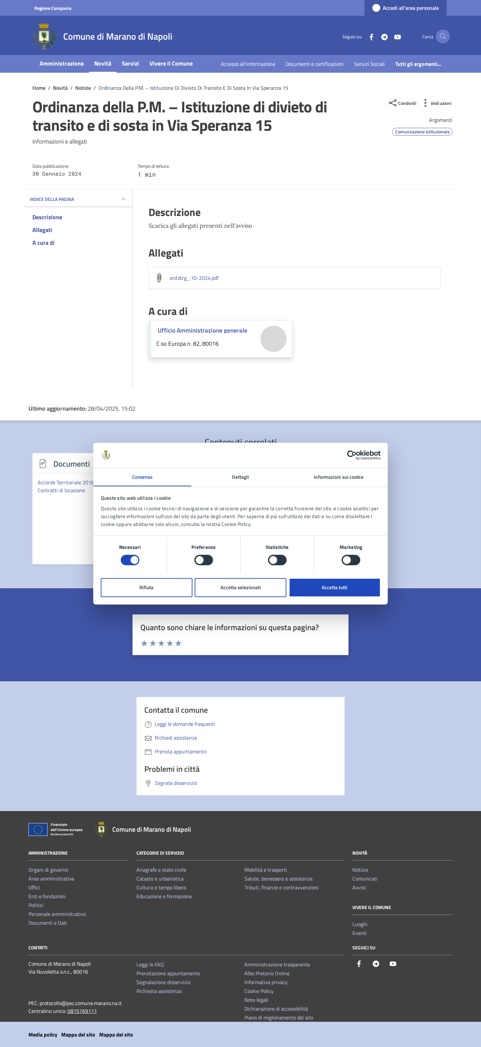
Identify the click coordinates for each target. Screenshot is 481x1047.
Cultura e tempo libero (161, 887)
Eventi (359, 933)
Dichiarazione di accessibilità (276, 1009)
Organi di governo (48, 870)
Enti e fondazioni (47, 896)
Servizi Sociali (369, 64)
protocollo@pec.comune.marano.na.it (81, 1003)
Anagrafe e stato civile (161, 870)
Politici (36, 905)
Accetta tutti (334, 587)
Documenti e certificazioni (315, 64)
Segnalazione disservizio (163, 982)
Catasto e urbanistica (160, 878)
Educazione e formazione (164, 896)
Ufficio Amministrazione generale (202, 330)
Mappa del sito (78, 1034)
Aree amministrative (51, 878)
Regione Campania (52, 8)
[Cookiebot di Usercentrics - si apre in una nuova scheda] (352, 455)
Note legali (256, 1000)
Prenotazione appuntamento (168, 973)
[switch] (203, 560)
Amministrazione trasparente (277, 964)
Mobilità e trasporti (265, 870)
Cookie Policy (259, 991)
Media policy (42, 1034)
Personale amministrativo (57, 914)
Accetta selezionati (241, 587)
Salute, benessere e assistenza (278, 878)
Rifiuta (146, 587)
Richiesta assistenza (159, 991)
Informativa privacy (266, 982)
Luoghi (359, 924)
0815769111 (82, 1011)
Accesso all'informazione (248, 64)
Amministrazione (62, 63)
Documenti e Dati (47, 923)
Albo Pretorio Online (267, 973)
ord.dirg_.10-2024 (194, 278)
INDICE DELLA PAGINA (52, 199)
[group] (79, 512)
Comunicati (365, 878)
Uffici (34, 887)
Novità (102, 63)
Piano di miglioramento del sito (278, 1017)
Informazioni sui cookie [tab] (338, 476)
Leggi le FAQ (150, 964)
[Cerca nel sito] (443, 36)
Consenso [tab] (142, 476)
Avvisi (359, 887)
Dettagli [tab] (240, 476)
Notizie (360, 870)
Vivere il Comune (171, 63)
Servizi (130, 63)
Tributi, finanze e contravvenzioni (281, 887)
